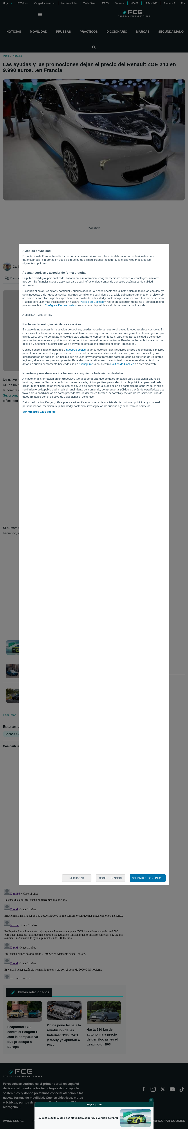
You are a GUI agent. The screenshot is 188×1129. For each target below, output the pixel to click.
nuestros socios (76, 349)
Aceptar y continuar (148, 878)
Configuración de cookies (60, 305)
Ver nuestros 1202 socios (38, 411)
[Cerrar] (151, 1100)
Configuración (110, 878)
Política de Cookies (92, 301)
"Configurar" (86, 364)
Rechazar (76, 878)
